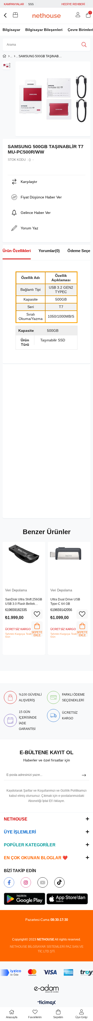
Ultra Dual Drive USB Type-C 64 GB (65, 602)
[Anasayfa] (9, 56)
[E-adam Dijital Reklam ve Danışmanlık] (46, 988)
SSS (31, 4)
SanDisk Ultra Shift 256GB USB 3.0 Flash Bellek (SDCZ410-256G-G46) (23, 602)
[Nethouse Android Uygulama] (24, 899)
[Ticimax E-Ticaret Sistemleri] (46, 1003)
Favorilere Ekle (37, 614)
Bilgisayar (11, 30)
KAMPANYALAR (14, 4)
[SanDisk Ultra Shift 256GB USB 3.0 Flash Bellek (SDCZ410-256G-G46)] (24, 563)
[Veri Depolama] (14, 56)
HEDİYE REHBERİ (73, 4)
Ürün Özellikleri (17, 250)
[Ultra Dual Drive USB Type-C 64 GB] (69, 563)
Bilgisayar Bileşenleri (44, 30)
